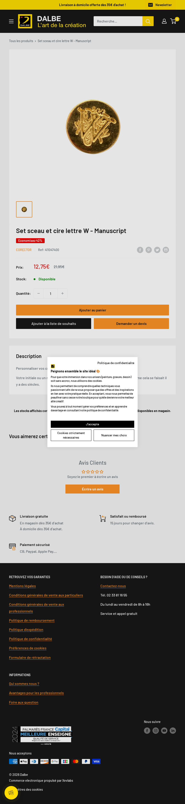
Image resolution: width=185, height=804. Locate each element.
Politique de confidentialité (115, 363)
